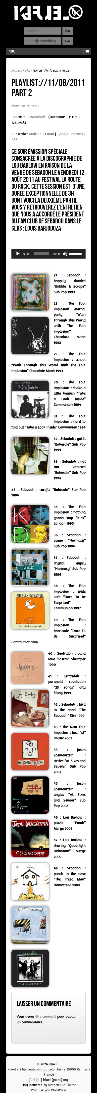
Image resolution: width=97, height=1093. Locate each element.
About (13, 51)
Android (35, 134)
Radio (26, 70)
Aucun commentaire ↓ (25, 105)
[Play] (17, 253)
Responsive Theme (62, 1085)
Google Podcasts (70, 134)
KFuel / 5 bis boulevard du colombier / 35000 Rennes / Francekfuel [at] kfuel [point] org (48, 1074)
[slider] (76, 253)
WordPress (59, 1090)
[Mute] (65, 253)
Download (36, 117)
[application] (48, 254)
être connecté (45, 1016)
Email (49, 134)
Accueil (16, 70)
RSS (14, 139)
